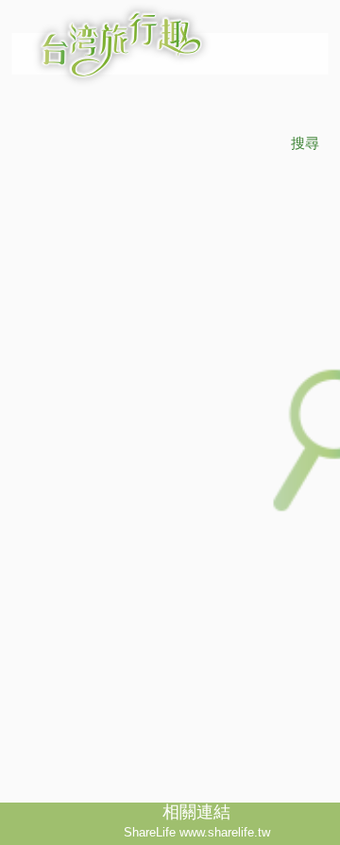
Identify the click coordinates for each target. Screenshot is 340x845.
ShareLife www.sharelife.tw (197, 832)
